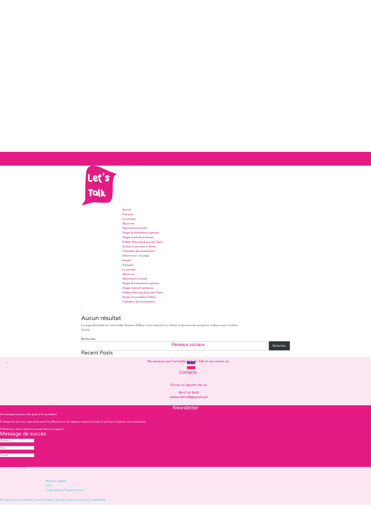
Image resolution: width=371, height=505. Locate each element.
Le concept (128, 219)
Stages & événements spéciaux (140, 232)
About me (128, 223)
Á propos (127, 214)
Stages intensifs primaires (138, 237)
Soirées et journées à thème (139, 246)
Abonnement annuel (134, 228)
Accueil (126, 209)
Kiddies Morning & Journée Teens (142, 242)
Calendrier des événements (138, 251)
